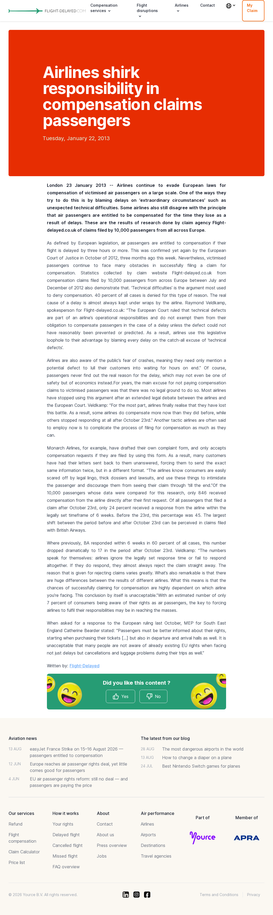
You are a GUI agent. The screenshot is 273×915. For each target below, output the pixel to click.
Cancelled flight (68, 845)
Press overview (112, 845)
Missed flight (65, 856)
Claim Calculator (24, 851)
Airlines (147, 824)
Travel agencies (156, 856)
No (158, 696)
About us (105, 834)
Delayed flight (66, 834)
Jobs (102, 856)
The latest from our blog (165, 738)
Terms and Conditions (219, 894)
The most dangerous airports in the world (203, 749)
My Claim (252, 8)
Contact (207, 5)
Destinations (153, 845)
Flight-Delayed (84, 665)
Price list (17, 862)
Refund (16, 824)
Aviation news (23, 738)
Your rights (63, 824)
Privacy (253, 894)
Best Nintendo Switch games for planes (201, 766)
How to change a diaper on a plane (197, 757)
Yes (125, 696)
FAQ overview (66, 866)
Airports (148, 834)
